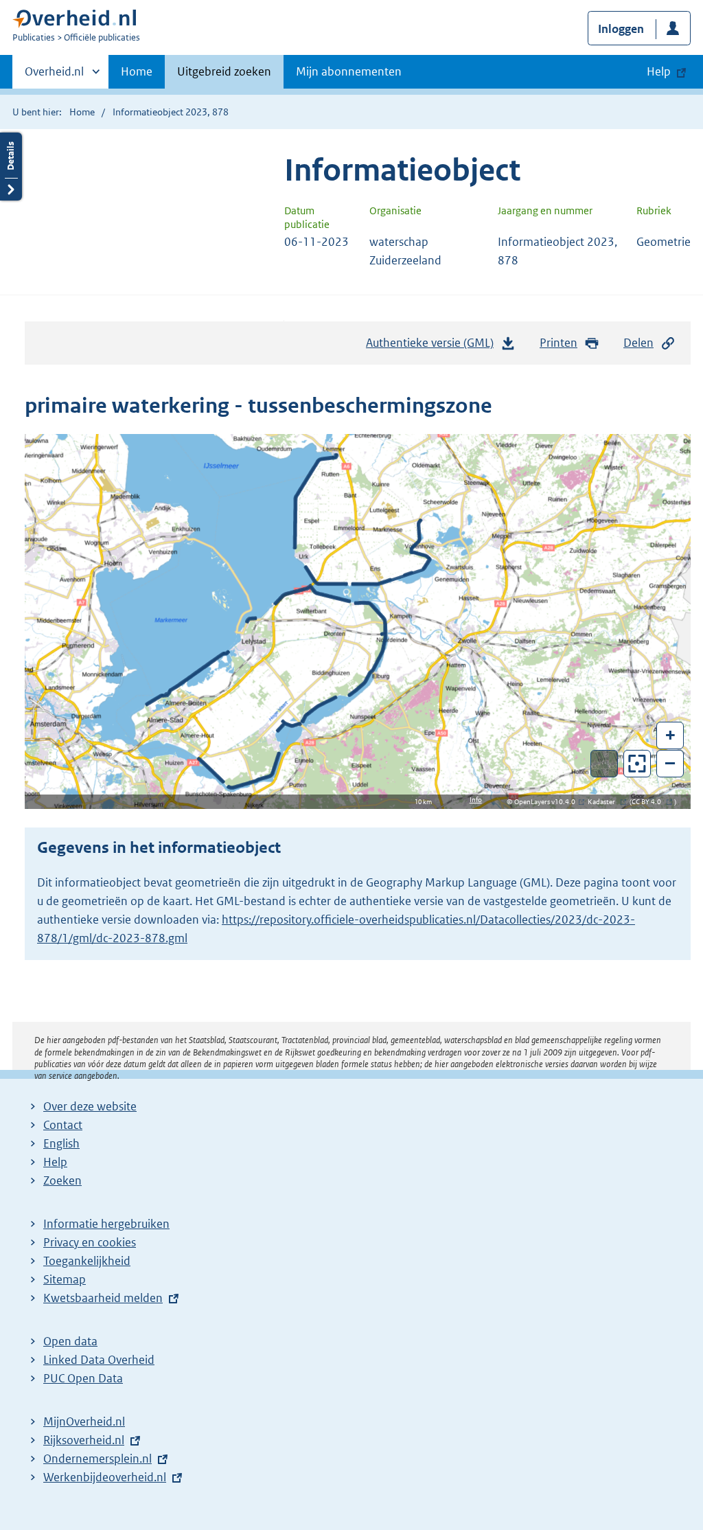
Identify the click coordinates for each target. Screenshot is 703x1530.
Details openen (11, 167)
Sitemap (64, 1279)
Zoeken (62, 1180)
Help (55, 1161)
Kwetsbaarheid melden (103, 1297)
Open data (70, 1341)
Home (136, 71)
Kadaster (605, 802)
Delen (638, 342)
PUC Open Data (83, 1378)
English (61, 1143)
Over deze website (90, 1106)
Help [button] (659, 71)
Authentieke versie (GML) (433, 346)
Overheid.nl (54, 76)
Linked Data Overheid (98, 1359)
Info (476, 800)
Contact (62, 1124)
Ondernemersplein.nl (97, 1458)
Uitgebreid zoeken (224, 71)
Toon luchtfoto (604, 763)
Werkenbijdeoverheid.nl (104, 1477)
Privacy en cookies (89, 1242)
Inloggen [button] (621, 28)
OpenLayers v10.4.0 (547, 802)
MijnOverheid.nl (84, 1421)
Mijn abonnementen (349, 71)
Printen (558, 342)
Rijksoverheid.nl (83, 1440)
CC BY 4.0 (650, 802)
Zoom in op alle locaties (637, 764)
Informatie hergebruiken (106, 1223)
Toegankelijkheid (86, 1260)
